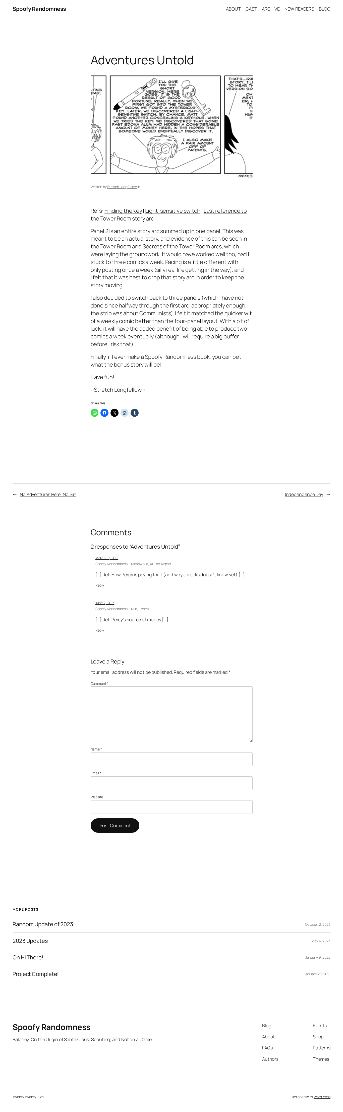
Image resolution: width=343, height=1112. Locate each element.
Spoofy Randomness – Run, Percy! (122, 608)
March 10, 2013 (107, 557)
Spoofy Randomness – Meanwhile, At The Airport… (134, 563)
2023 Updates (30, 941)
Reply (99, 585)
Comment (99, 683)
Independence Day (304, 494)
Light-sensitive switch (172, 210)
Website (97, 796)
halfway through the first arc (154, 305)
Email (96, 773)
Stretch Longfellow (122, 186)
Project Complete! (36, 974)
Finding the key (123, 210)
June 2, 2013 (105, 602)
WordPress (322, 1096)
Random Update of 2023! (44, 924)
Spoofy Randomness (39, 9)
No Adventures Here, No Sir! (48, 494)
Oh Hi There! (28, 957)
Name (96, 749)
